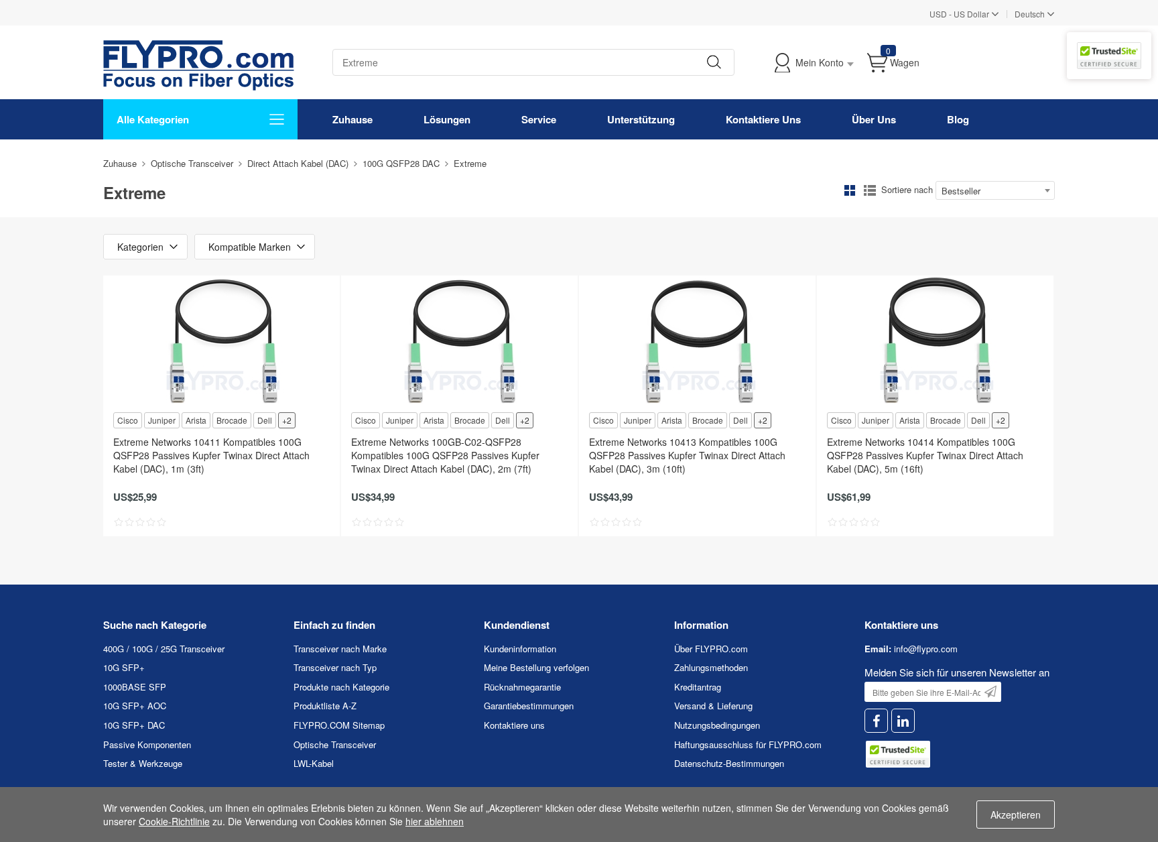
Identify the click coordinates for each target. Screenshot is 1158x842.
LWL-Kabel (314, 763)
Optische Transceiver (192, 163)
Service (538, 119)
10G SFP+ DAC (134, 725)
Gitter (850, 190)
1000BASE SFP (134, 686)
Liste (870, 190)
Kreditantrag (697, 686)
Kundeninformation (520, 648)
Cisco (127, 420)
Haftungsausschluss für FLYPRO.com (748, 744)
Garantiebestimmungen (529, 705)
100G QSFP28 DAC (401, 163)
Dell (264, 420)
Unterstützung (641, 119)
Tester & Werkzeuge (142, 763)
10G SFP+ (124, 667)
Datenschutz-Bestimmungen (729, 763)
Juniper (162, 420)
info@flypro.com (926, 648)
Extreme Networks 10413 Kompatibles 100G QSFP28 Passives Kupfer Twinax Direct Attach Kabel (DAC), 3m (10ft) (687, 455)
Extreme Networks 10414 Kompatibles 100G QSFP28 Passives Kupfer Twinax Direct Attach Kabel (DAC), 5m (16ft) (925, 455)
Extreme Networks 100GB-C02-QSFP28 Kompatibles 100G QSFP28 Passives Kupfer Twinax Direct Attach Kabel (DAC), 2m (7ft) (445, 455)
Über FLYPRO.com (711, 648)
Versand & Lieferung (713, 705)
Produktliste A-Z (325, 705)
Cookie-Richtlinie (174, 821)
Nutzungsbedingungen (717, 725)
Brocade (231, 420)
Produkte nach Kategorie (341, 686)
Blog (958, 119)
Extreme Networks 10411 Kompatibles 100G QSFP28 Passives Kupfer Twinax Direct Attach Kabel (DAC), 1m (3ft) (211, 455)
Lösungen (447, 119)
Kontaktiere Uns (763, 119)
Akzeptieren (1015, 814)
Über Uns (874, 119)
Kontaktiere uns (514, 725)
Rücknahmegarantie (522, 686)
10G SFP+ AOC (134, 705)
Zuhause (352, 119)
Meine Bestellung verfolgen (536, 667)
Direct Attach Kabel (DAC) (297, 163)
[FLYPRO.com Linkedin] (903, 721)
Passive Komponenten (147, 744)
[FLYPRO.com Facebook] (876, 721)
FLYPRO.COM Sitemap (339, 725)
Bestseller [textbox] (961, 190)
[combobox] (995, 190)
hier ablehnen (434, 821)
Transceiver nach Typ (335, 667)
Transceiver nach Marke (340, 648)
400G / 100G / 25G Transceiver (163, 648)
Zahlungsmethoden (711, 667)
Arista (196, 420)
